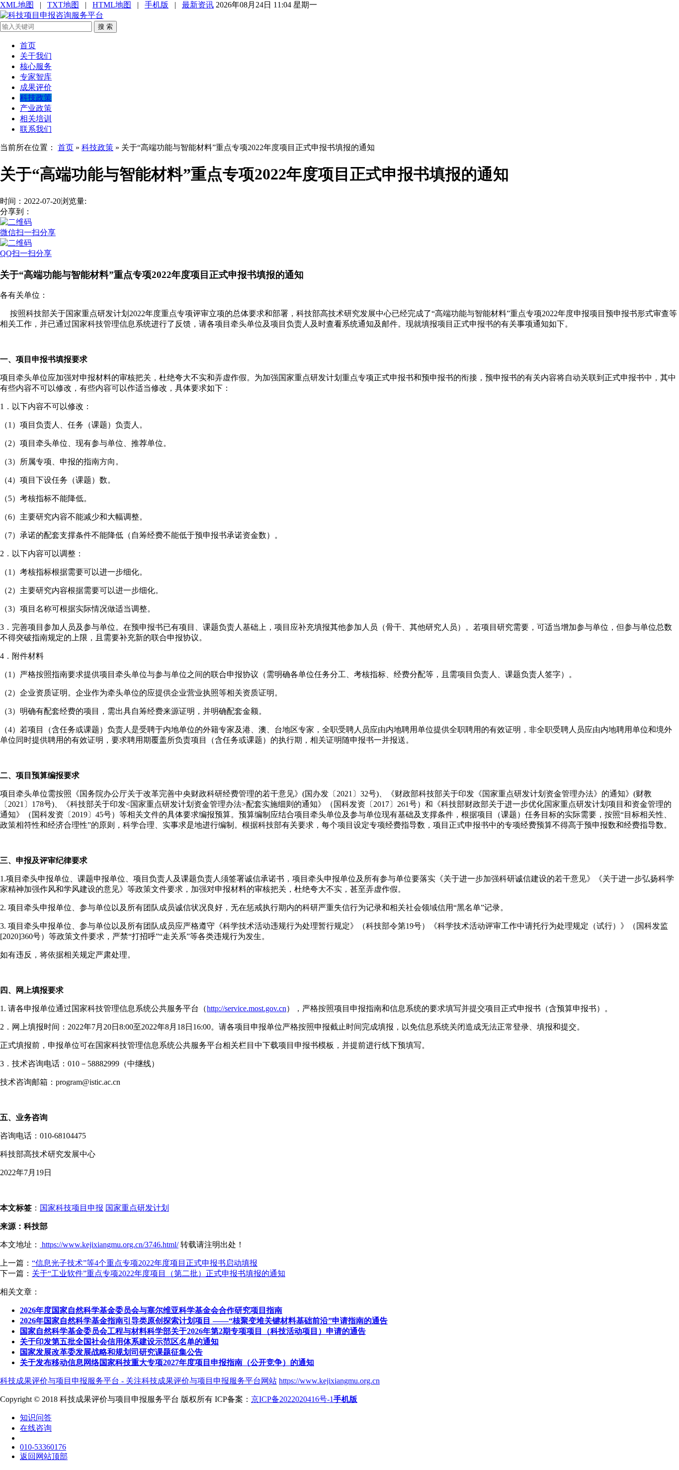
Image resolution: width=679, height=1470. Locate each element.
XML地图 (17, 4)
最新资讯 (198, 4)
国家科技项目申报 (71, 1208)
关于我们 (36, 56)
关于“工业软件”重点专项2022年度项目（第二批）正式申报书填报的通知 (158, 1273)
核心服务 (36, 66)
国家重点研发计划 (137, 1208)
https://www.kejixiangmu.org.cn (329, 1381)
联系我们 (36, 129)
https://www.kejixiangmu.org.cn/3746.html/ (109, 1244)
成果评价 (36, 87)
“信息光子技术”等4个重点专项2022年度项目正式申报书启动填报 (144, 1263)
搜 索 (105, 26)
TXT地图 (63, 4)
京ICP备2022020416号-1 (292, 1399)
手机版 (157, 4)
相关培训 (36, 118)
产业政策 (36, 108)
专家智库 (36, 77)
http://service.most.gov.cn (246, 1008)
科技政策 (36, 97)
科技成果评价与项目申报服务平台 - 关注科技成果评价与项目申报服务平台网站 (138, 1381)
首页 (28, 45)
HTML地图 (111, 4)
